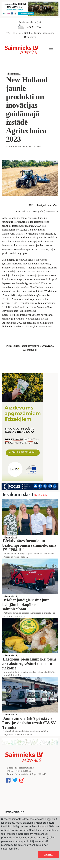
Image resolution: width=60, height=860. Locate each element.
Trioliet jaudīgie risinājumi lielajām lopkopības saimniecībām (26, 604)
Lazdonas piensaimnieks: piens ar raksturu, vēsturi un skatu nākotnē (29, 663)
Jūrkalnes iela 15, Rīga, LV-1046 (30, 774)
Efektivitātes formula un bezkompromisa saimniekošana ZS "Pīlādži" (29, 545)
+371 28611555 (23, 771)
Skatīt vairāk (40, 495)
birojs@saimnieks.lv (24, 768)
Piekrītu (48, 854)
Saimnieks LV (14, 74)
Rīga (38, 27)
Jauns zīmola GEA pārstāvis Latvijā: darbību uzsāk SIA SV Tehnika (29, 723)
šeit (16, 848)
